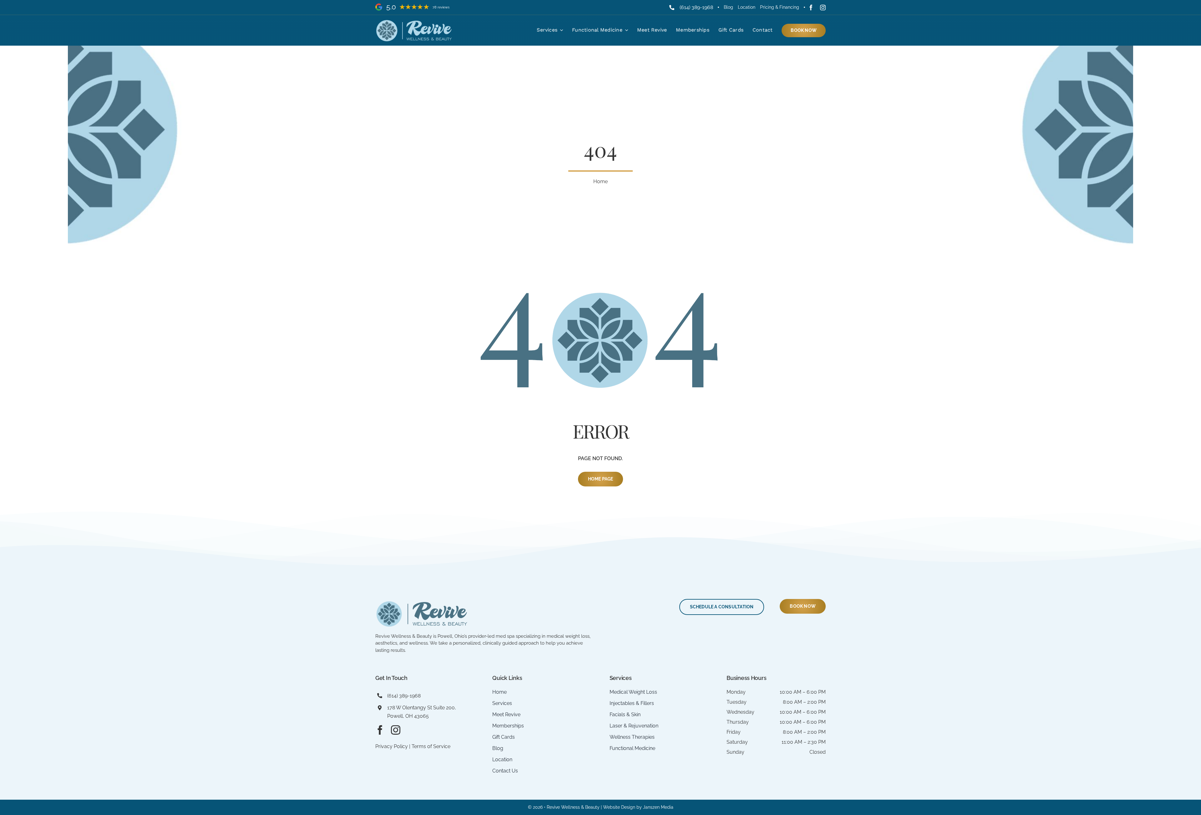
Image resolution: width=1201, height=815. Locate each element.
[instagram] (823, 7)
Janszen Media (658, 807)
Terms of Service (431, 746)
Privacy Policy (391, 746)
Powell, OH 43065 (408, 716)
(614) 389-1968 (696, 7)
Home (600, 181)
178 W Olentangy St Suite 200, (421, 708)
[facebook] (811, 7)
